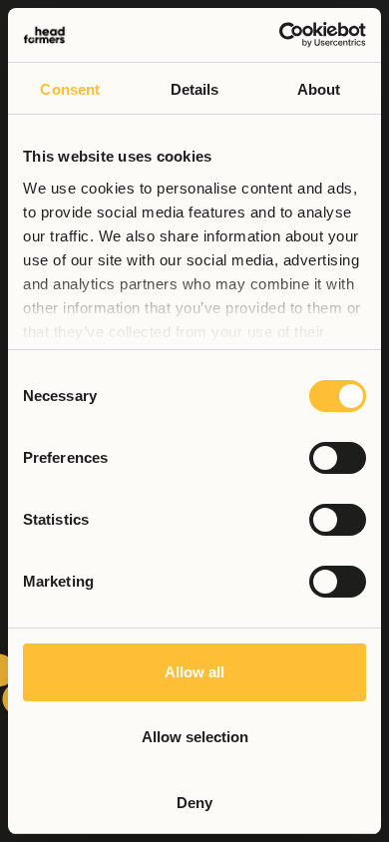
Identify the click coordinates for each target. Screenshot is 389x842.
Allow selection (195, 736)
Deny (194, 802)
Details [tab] (195, 89)
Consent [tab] (70, 89)
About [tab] (319, 89)
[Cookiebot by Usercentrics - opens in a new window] (280, 35)
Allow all (194, 671)
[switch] (337, 458)
